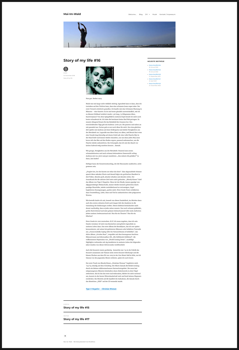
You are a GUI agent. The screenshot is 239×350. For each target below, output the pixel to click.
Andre (65, 73)
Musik (154, 14)
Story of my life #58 (155, 74)
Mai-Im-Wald (72, 14)
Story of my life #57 (155, 79)
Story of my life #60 (155, 65)
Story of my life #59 (155, 70)
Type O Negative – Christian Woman (101, 289)
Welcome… (132, 14)
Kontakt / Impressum (168, 14)
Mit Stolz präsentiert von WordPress (84, 342)
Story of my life (67, 78)
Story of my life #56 (155, 83)
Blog (141, 14)
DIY (146, 14)
